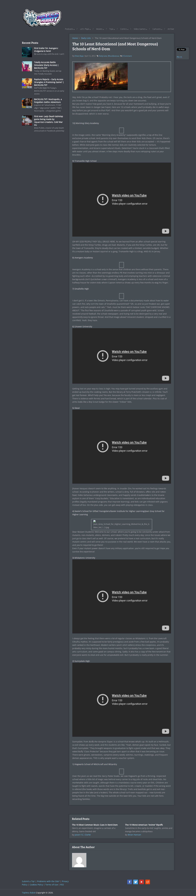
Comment (127, 56)
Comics (123, 29)
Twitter (135, 882)
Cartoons (157, 29)
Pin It (179, 57)
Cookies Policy (36, 884)
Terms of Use (51, 884)
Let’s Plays (84, 29)
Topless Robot (28, 892)
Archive (171, 29)
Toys (111, 29)
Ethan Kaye (79, 56)
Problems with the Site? (48, 881)
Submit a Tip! (28, 881)
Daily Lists (86, 38)
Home (75, 38)
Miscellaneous (113, 56)
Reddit (147, 882)
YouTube (141, 882)
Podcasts (69, 29)
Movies (99, 29)
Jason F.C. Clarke (83, 834)
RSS (62, 884)
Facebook (129, 882)
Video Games (140, 29)
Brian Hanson (134, 834)
